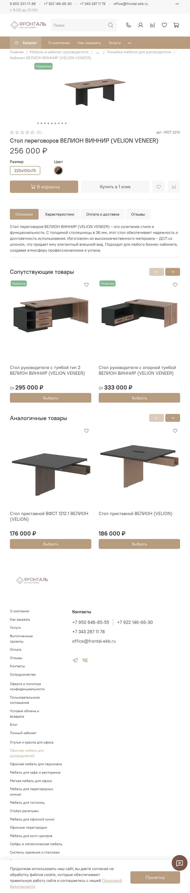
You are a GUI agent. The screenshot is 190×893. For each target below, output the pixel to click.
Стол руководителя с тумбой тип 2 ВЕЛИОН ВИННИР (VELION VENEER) (47, 370)
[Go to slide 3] (45, 123)
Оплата (15, 649)
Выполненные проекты (21, 639)
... (97, 52)
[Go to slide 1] (38, 123)
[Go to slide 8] (62, 123)
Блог (14, 724)
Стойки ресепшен (24, 811)
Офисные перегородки (28, 827)
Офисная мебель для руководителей (27, 753)
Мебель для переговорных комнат (31, 792)
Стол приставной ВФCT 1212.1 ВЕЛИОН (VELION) (49, 516)
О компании (59, 42)
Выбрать (50, 397)
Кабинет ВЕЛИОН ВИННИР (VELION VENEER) (50, 57)
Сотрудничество (23, 674)
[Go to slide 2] (41, 123)
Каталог (30, 42)
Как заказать (89, 42)
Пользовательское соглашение (25, 700)
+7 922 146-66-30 (58, 3)
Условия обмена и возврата (24, 714)
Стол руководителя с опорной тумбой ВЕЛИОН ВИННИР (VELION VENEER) (137, 370)
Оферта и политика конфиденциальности (27, 686)
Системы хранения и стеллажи (35, 852)
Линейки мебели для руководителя (139, 51)
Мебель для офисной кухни (32, 819)
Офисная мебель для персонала (36, 764)
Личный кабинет (23, 733)
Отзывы (138, 214)
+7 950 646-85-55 (90, 622)
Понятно (155, 877)
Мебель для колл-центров (31, 836)
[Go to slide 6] (55, 123)
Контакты (17, 666)
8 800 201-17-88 (23, 3)
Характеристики (59, 214)
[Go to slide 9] (66, 123)
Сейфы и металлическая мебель (36, 844)
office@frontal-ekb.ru (131, 3)
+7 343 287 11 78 (92, 3)
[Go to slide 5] (52, 123)
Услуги (115, 42)
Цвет (58, 161)
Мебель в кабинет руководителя (59, 51)
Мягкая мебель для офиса (31, 781)
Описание (24, 214)
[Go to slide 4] (48, 123)
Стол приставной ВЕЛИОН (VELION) (135, 513)
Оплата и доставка (102, 214)
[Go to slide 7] (59, 123)
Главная (17, 51)
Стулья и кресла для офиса (31, 742)
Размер (17, 161)
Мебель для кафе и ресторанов (35, 772)
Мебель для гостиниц (27, 802)
